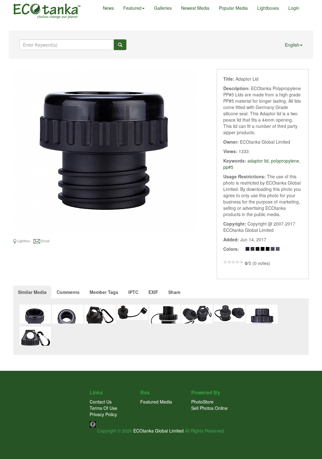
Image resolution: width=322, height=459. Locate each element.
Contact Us (101, 402)
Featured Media (156, 402)
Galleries (163, 8)
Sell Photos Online (209, 408)
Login (293, 8)
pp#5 (228, 167)
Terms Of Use (103, 408)
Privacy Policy (103, 414)
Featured (132, 8)
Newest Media (195, 8)
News (108, 8)
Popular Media (233, 8)
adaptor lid (258, 161)
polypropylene (285, 161)
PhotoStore (202, 402)
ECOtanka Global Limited (158, 430)
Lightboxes (268, 8)
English (292, 45)
